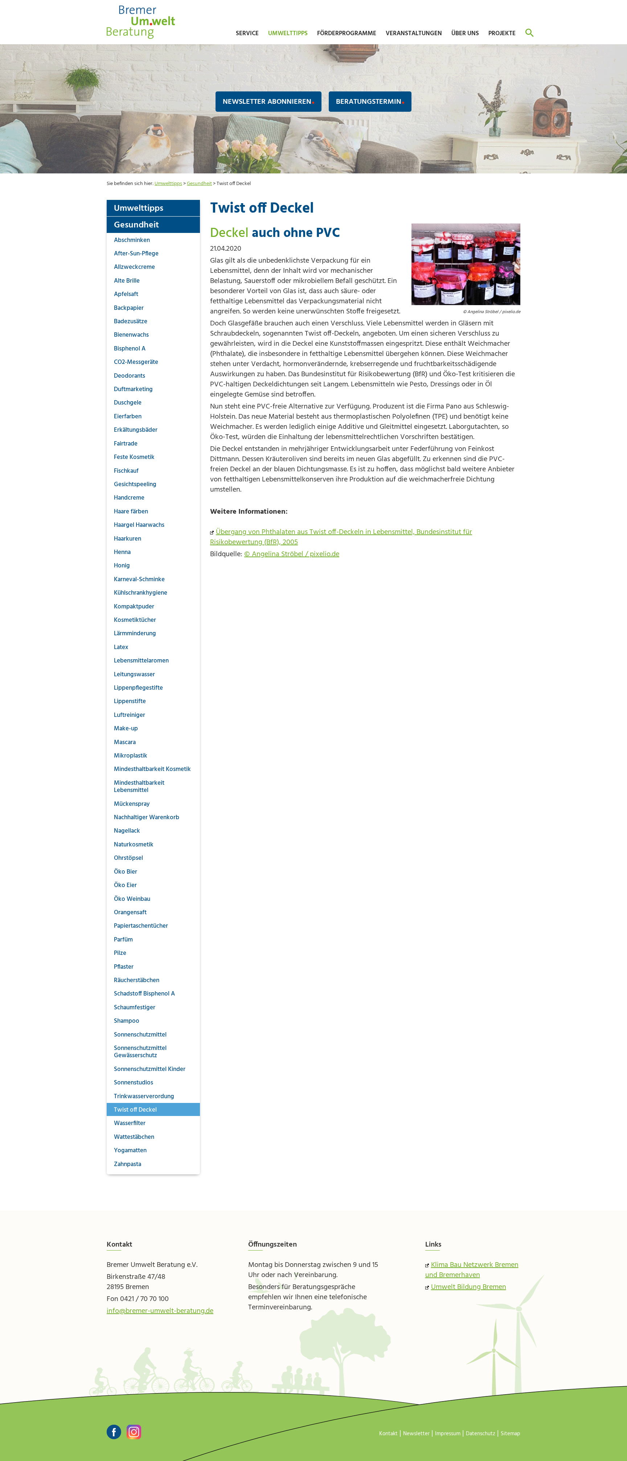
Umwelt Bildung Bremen (468, 1287)
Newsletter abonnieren (267, 102)
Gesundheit (199, 184)
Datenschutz (480, 1433)
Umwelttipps (168, 184)
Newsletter (416, 1433)
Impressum (447, 1433)
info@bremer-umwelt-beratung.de (160, 1311)
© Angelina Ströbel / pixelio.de (291, 554)
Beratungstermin (368, 102)
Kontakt (388, 1433)
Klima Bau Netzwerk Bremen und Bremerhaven (472, 1270)
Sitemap (510, 1433)
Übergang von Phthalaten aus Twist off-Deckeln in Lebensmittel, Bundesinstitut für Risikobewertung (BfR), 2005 (341, 537)
